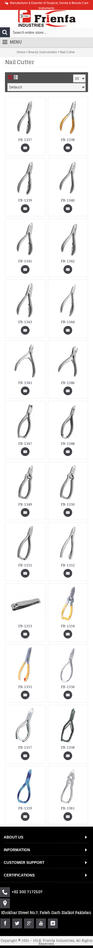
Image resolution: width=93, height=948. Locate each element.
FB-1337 (25, 140)
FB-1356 (68, 687)
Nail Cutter (67, 52)
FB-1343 (25, 322)
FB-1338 (68, 140)
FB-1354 (68, 626)
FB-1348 (68, 444)
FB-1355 (25, 687)
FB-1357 (25, 747)
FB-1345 (25, 383)
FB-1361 (68, 808)
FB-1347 (25, 444)
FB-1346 (68, 383)
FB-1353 (25, 626)
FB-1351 (25, 565)
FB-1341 (25, 261)
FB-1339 (25, 200)
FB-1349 (25, 504)
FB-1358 (68, 747)
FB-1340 (68, 200)
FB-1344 (68, 322)
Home (21, 52)
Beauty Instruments (42, 52)
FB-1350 (68, 504)
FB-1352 (68, 565)
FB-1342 (68, 261)
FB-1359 (25, 808)
